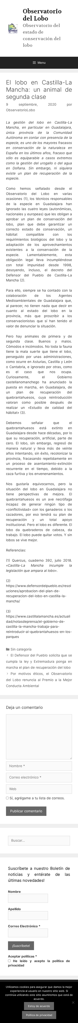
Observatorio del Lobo (42, 15)
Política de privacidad (39, 1015)
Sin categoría (21, 649)
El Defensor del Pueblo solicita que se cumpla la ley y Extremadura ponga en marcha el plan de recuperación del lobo (39, 661)
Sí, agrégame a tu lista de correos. (37, 798)
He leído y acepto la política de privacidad (39, 963)
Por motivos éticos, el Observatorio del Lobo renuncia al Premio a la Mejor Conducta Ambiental (39, 680)
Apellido (14, 909)
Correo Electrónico (24, 926)
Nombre (14, 892)
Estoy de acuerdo (39, 1006)
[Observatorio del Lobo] (13, 28)
